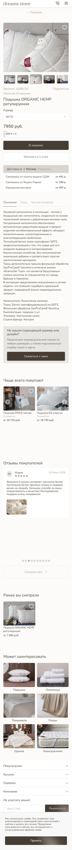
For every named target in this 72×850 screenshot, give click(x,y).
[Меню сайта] (66, 3)
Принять (36, 840)
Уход (23, 202)
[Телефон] (57, 3)
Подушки (36, 12)
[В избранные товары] (65, 26)
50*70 (9, 116)
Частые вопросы (42, 202)
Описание (10, 202)
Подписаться (57, 808)
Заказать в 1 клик (36, 157)
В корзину (36, 145)
